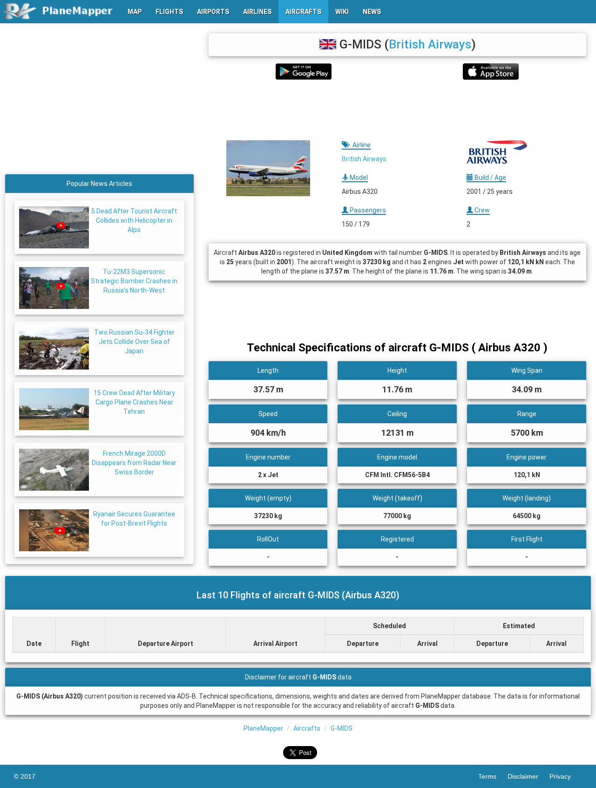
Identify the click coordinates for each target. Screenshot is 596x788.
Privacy (565, 776)
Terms (493, 776)
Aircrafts (306, 728)
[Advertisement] (397, 110)
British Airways (430, 44)
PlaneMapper (263, 728)
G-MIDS (341, 728)
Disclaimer (528, 776)
